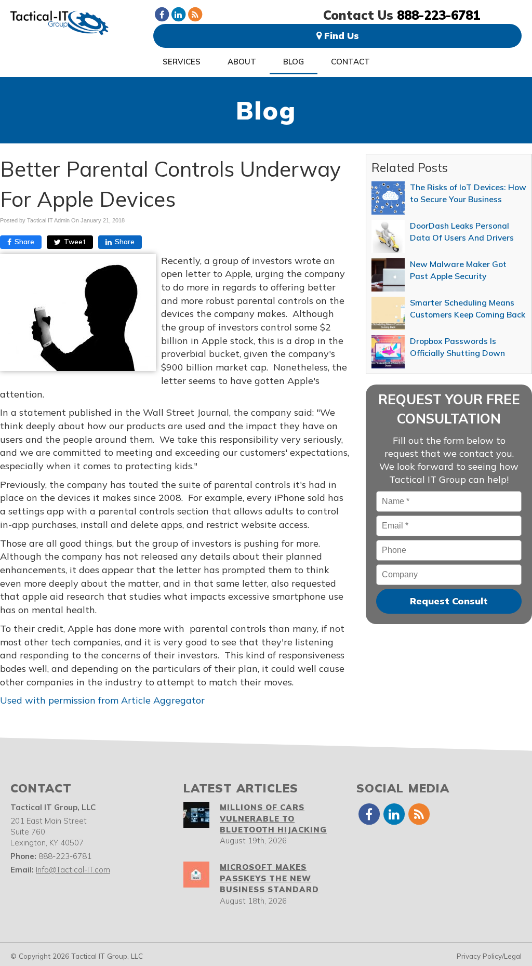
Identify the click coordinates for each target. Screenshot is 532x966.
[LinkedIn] (178, 14)
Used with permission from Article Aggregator (102, 700)
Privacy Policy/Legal (489, 955)
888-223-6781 (438, 15)
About (242, 62)
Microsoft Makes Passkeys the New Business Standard (269, 878)
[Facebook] (161, 14)
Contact (350, 62)
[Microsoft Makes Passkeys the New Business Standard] (196, 875)
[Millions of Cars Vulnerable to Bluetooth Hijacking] (196, 815)
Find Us (340, 36)
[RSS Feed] (195, 14)
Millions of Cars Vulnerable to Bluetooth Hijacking (273, 818)
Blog (293, 62)
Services (182, 62)
